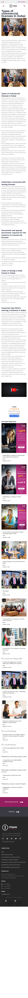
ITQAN (14, 407)
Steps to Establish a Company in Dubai (10, 867)
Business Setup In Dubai (7, 854)
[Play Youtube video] (14, 390)
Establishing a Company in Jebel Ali (9, 859)
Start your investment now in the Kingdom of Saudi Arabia (12, 721)
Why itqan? (6, 591)
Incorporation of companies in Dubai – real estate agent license (13, 532)
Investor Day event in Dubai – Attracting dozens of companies (14, 692)
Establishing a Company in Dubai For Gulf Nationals (13, 862)
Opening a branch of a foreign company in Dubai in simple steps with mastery (14, 735)
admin (4, 458)
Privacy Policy (9, 897)
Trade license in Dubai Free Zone (12, 775)
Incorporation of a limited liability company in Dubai (12, 760)
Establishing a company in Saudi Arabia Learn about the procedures (13, 456)
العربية (2, 1)
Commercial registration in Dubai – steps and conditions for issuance (12, 662)
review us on (13, 416)
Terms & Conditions (18, 897)
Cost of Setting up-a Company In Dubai (10, 857)
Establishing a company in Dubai (12, 496)
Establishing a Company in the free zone (10, 864)
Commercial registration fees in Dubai (13, 748)
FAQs (2, 852)
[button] (3, 6)
